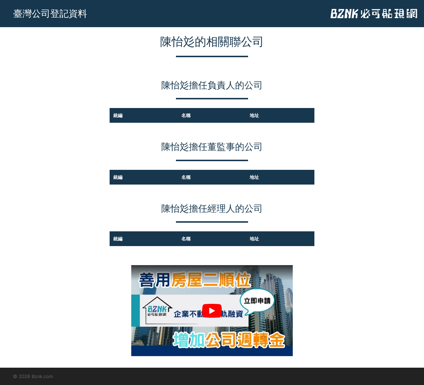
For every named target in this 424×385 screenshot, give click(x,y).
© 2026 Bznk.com (33, 376)
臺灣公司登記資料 (50, 13)
